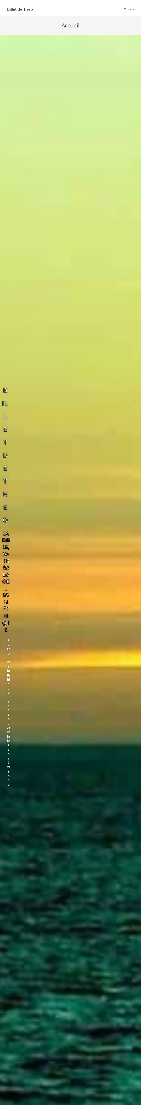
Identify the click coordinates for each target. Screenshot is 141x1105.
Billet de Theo (20, 9)
